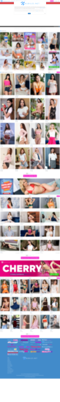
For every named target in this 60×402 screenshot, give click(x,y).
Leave (45, 13)
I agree (29, 13)
